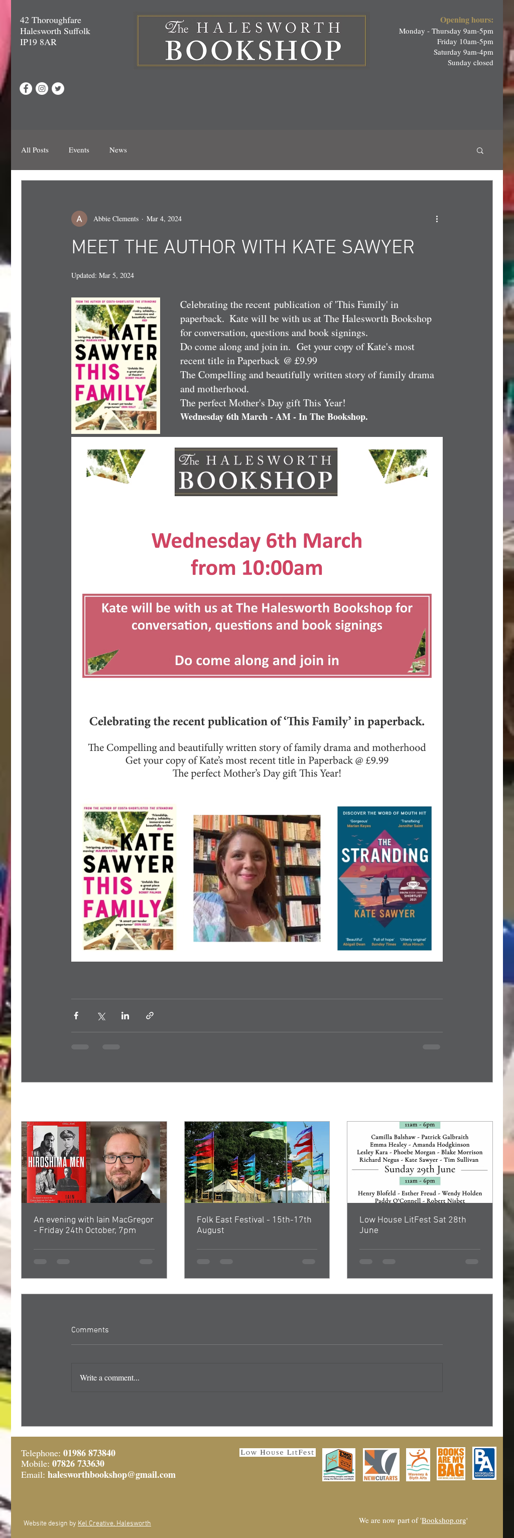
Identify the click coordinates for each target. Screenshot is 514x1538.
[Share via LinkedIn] (125, 1015)
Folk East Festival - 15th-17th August (254, 1225)
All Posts (35, 149)
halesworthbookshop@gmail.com (112, 1474)
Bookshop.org (444, 1520)
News (118, 149)
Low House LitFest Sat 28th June (412, 1225)
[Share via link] (150, 1015)
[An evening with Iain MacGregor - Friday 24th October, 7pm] (94, 1162)
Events (79, 149)
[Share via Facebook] (76, 1015)
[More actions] (437, 219)
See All (482, 1103)
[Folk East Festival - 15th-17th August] (257, 1162)
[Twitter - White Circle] (58, 88)
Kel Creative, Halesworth (114, 1523)
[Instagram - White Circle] (42, 88)
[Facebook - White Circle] (26, 88)
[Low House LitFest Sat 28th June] (419, 1162)
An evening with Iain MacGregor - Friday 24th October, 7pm (94, 1225)
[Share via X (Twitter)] (100, 1015)
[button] (480, 150)
